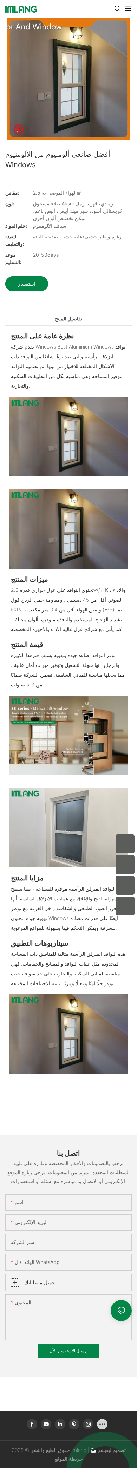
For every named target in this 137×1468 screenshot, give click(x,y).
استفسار (26, 284)
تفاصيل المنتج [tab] (68, 319)
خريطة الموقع (68, 1459)
